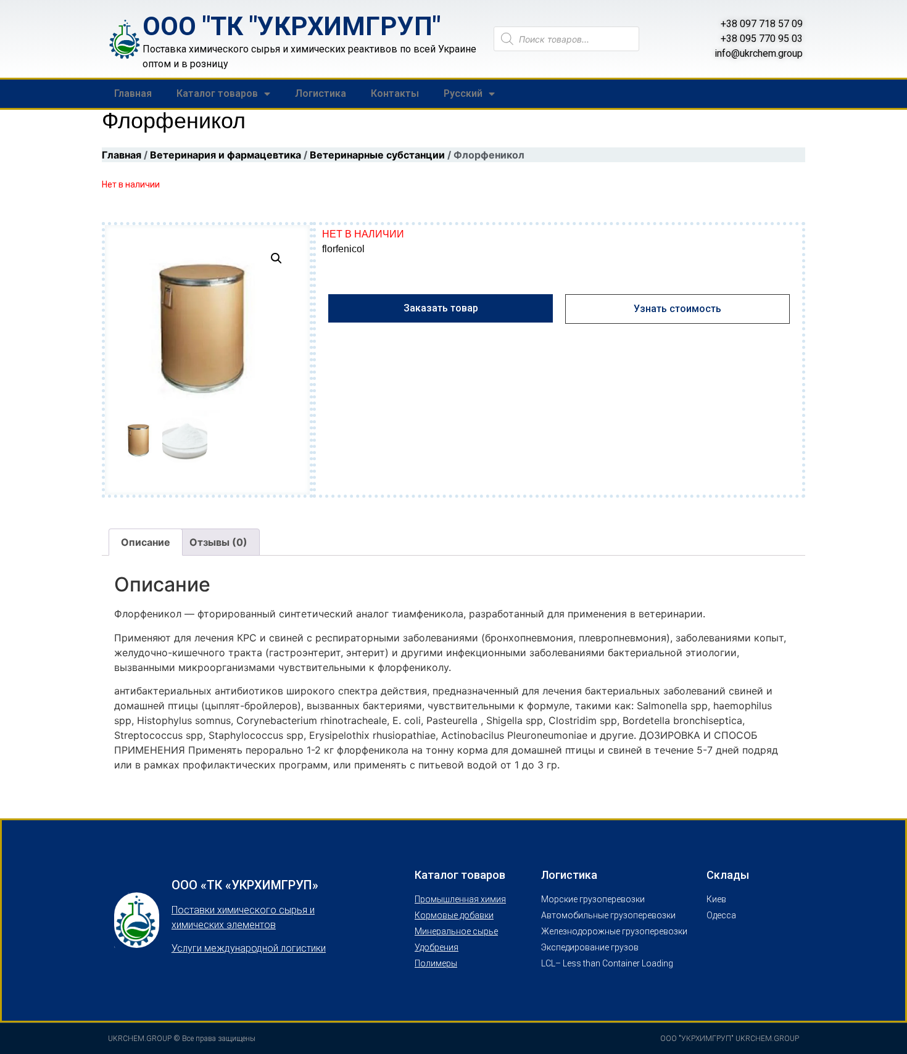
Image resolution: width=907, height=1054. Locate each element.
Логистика (320, 93)
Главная (133, 93)
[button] (276, 258)
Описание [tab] (145, 542)
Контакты (395, 93)
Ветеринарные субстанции (377, 155)
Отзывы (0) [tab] (218, 542)
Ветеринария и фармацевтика (225, 155)
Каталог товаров (217, 93)
